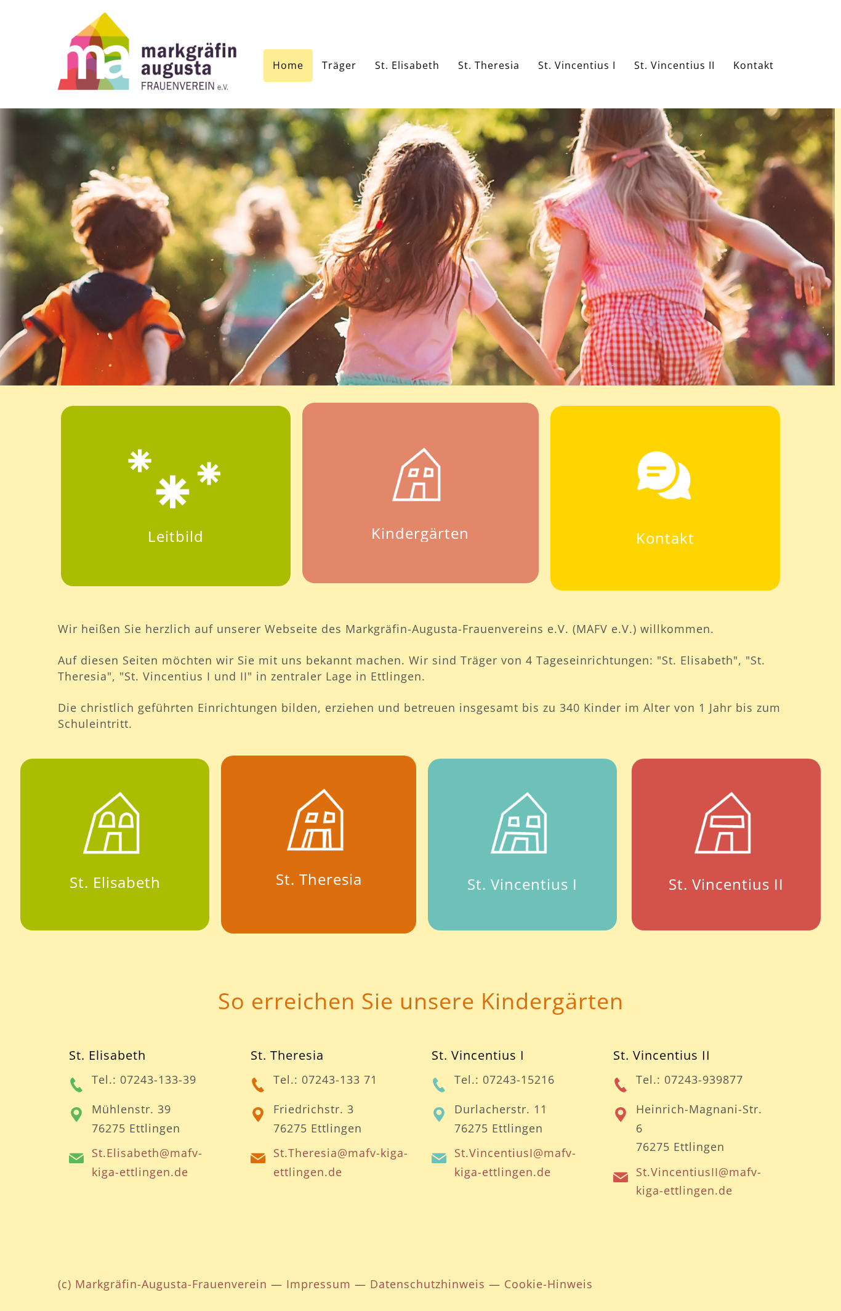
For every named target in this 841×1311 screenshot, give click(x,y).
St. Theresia (319, 879)
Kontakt (665, 538)
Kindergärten (420, 533)
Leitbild (176, 536)
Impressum (318, 1284)
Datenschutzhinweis (427, 1284)
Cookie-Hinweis (548, 1284)
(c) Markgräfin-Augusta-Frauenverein (162, 1284)
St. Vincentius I (522, 884)
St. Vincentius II (726, 884)
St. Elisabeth (115, 882)
